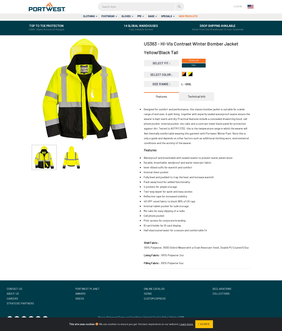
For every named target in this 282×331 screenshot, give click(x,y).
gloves (126, 16)
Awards (80, 293)
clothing (89, 16)
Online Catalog (154, 288)
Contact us (14, 288)
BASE (151, 16)
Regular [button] (194, 61)
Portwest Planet (87, 288)
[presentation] (36, 89)
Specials (166, 16)
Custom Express (155, 298)
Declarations (222, 288)
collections (221, 293)
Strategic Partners (20, 303)
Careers (12, 298)
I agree (204, 324)
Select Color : (161, 74)
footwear (108, 16)
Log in (238, 6)
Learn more (186, 324)
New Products (188, 16)
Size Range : (161, 84)
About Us (13, 293)
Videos (79, 298)
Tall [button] (193, 65)
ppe (139, 16)
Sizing (148, 293)
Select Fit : (161, 63)
